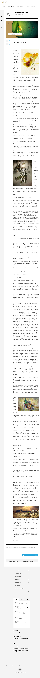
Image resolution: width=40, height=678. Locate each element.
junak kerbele (23, 547)
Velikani (3, 8)
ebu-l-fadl (18, 547)
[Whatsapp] (2, 27)
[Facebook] (2, 16)
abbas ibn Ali (11, 547)
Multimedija (11, 665)
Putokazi (4, 6)
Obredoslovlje (27, 6)
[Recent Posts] (16, 599)
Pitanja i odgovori (5, 665)
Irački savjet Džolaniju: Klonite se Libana (21, 603)
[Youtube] (2, 20)
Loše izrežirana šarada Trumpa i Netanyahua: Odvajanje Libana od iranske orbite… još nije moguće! (22, 623)
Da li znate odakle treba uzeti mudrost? (21, 632)
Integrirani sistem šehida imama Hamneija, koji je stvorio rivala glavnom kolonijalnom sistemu (21, 613)
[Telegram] (2, 24)
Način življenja (20, 6)
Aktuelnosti (33, 6)
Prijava (20, 665)
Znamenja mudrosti (12, 6)
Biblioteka (15, 665)
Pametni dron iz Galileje (19, 618)
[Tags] (27, 599)
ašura (15, 547)
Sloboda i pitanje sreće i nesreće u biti (21, 648)
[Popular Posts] (22, 599)
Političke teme (17, 602)
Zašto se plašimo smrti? (18, 646)
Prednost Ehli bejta (17, 654)
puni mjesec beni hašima (31, 547)
